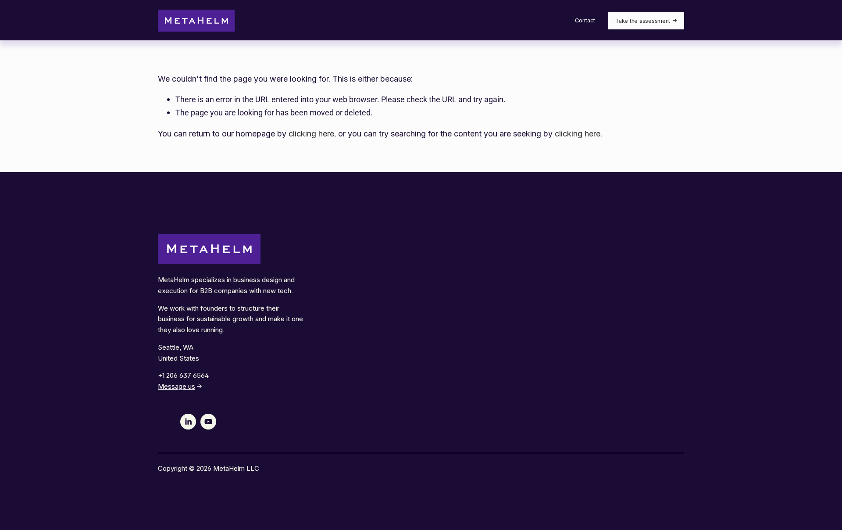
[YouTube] (208, 422)
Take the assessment (642, 21)
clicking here (311, 133)
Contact (585, 20)
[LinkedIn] (188, 422)
